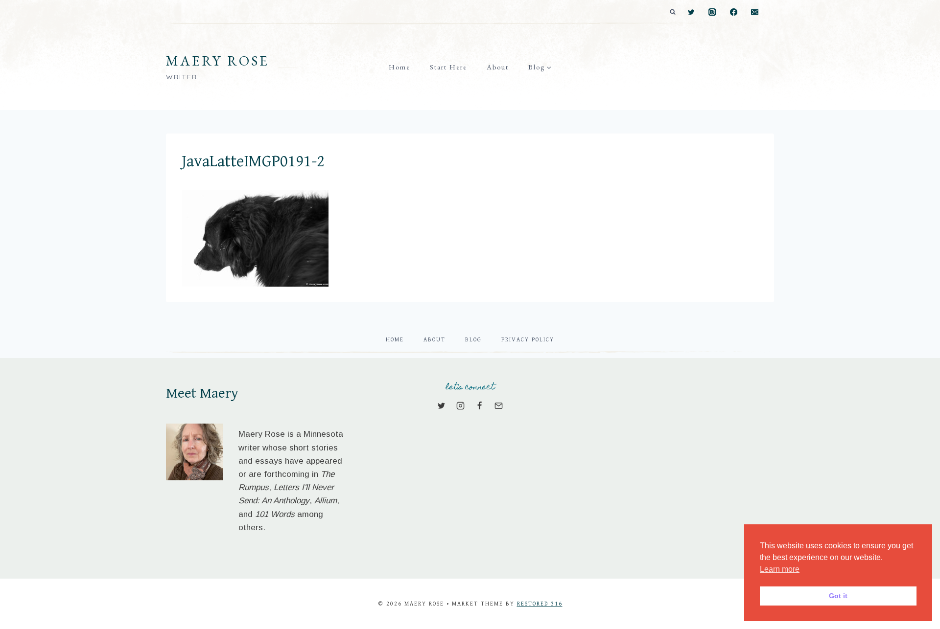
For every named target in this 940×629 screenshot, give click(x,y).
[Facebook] (733, 12)
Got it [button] (838, 596)
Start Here (448, 67)
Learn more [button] (779, 569)
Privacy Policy (527, 340)
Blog (473, 340)
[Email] (754, 12)
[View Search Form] (673, 12)
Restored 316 (540, 604)
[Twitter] (691, 12)
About (498, 67)
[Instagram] (712, 12)
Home (399, 67)
